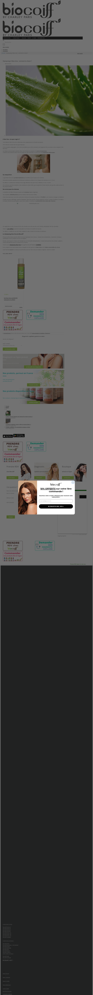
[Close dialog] (73, 482)
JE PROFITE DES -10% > (56, 506)
